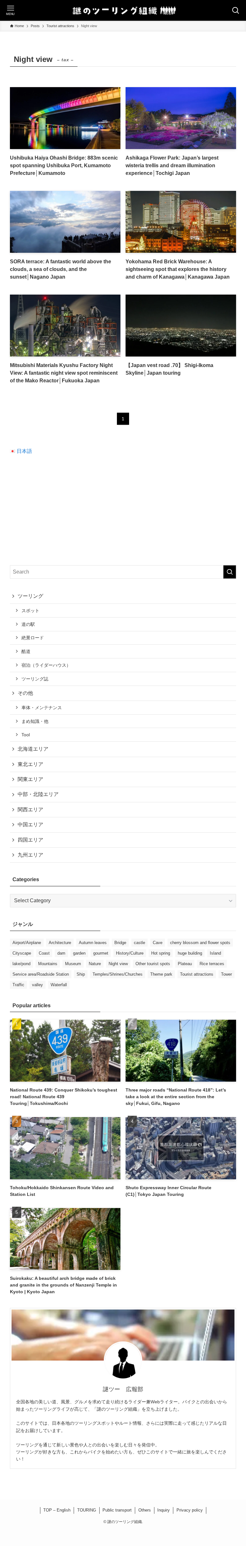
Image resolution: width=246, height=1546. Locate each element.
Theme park (161, 974)
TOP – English (56, 1510)
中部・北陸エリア (38, 794)
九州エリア (30, 855)
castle (139, 942)
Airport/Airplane (26, 942)
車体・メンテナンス (41, 707)
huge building (190, 953)
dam (61, 953)
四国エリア (30, 840)
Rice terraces (212, 963)
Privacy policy (189, 1510)
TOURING (86, 1510)
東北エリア (30, 764)
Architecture (60, 942)
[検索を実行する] (229, 572)
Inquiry (163, 1510)
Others (144, 1510)
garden (79, 953)
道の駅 (28, 624)
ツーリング (30, 596)
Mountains (47, 963)
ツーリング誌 (34, 678)
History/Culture (130, 953)
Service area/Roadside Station (40, 974)
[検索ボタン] (235, 10)
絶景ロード (32, 637)
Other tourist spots (152, 963)
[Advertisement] (123, 510)
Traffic (18, 984)
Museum (73, 963)
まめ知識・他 (34, 721)
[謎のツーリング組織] (123, 10)
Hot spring (160, 953)
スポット (30, 610)
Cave (157, 942)
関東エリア (30, 779)
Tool (25, 734)
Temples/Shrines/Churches (118, 974)
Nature (95, 963)
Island (215, 953)
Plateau (185, 963)
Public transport (117, 1510)
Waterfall (59, 984)
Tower (226, 974)
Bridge (120, 942)
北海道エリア (33, 749)
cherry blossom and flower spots (200, 942)
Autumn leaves (93, 942)
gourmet (100, 953)
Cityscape (21, 953)
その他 (25, 693)
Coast (44, 953)
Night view (118, 963)
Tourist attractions (196, 974)
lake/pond (21, 963)
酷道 (25, 651)
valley (37, 984)
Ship (81, 974)
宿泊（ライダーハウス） (46, 665)
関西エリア (30, 809)
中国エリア (30, 824)
